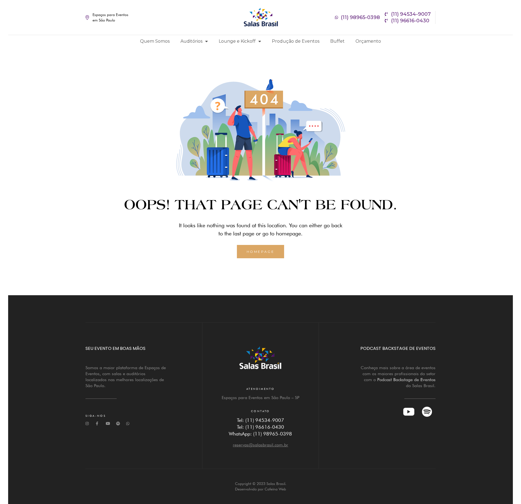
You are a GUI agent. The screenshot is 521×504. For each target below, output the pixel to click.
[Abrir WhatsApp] (507, 490)
